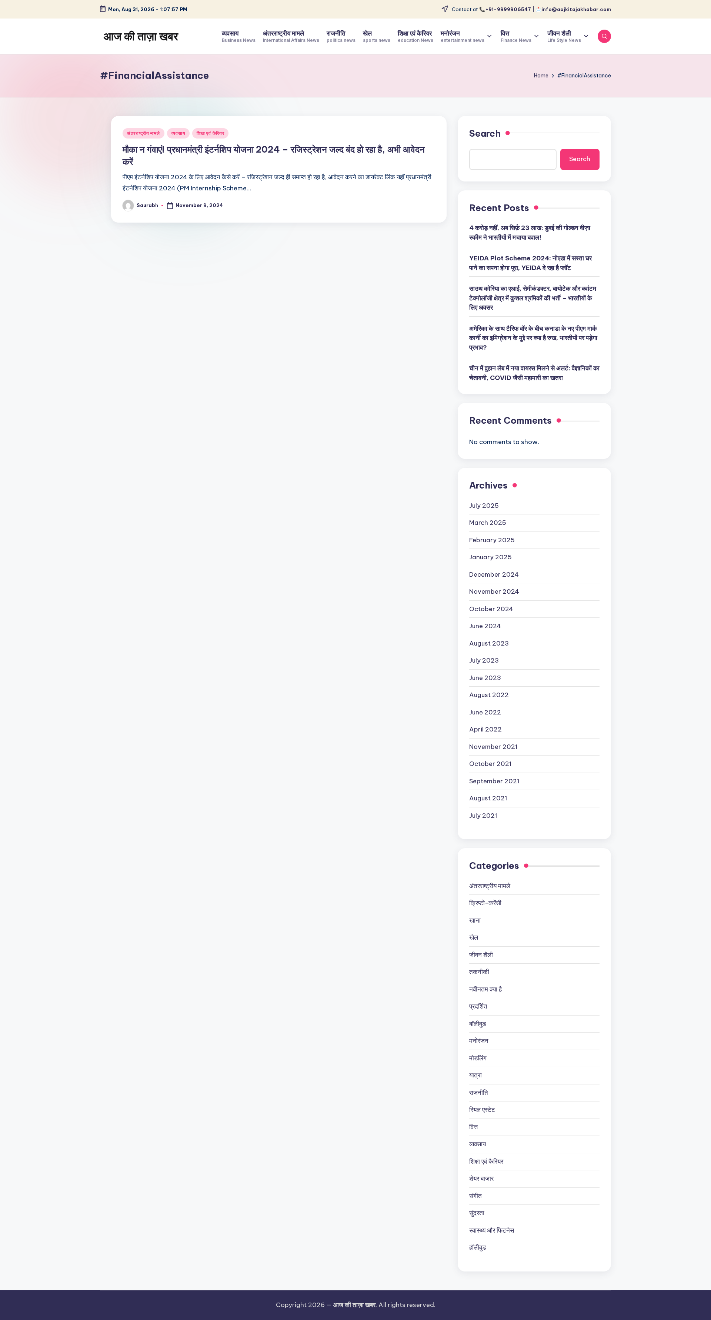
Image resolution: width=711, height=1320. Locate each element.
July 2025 (484, 505)
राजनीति (478, 1093)
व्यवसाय (178, 133)
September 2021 (494, 781)
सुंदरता (476, 1213)
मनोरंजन (478, 1041)
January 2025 (490, 557)
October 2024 (491, 609)
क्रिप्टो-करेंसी (485, 903)
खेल (473, 937)
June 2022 (485, 712)
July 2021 (483, 815)
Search (485, 133)
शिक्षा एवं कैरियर (210, 133)
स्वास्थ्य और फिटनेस (491, 1230)
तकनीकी (479, 972)
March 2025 (487, 523)
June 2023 (485, 678)
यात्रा (475, 1075)
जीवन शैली (481, 955)
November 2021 (493, 747)
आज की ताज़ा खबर (141, 36)
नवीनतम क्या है (485, 989)
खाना (475, 920)
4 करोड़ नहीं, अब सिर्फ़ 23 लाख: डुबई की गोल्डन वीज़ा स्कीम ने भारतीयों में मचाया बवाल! (529, 232)
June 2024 (485, 626)
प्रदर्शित (478, 1006)
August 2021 (488, 798)
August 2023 (489, 643)
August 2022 (489, 695)
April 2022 (485, 729)
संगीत (475, 1196)
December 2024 (494, 574)
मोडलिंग (478, 1058)
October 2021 (490, 764)
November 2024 (494, 591)
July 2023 (484, 660)
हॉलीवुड (477, 1247)
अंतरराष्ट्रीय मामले (143, 133)
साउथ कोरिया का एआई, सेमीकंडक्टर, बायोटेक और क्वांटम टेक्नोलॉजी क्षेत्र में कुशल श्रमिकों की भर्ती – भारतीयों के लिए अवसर (532, 297)
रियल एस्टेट (482, 1110)
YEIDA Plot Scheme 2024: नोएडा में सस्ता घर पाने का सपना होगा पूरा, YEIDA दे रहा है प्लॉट (530, 263)
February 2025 (492, 540)
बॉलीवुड (477, 1024)
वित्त (473, 1127)
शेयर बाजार (481, 1178)
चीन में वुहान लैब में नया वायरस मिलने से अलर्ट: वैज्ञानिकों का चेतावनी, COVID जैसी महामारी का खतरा (534, 373)
